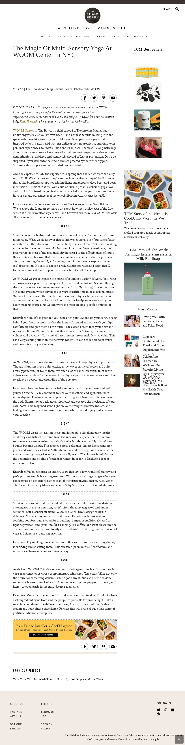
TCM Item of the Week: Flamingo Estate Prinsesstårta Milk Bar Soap (148, 254)
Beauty (103, 37)
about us (16, 704)
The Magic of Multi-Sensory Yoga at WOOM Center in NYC (62, 51)
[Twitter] (158, 709)
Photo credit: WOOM (87, 89)
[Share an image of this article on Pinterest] (103, 98)
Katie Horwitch (28, 121)
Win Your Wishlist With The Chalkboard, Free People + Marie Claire (58, 679)
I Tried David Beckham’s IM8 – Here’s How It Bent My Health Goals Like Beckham (155, 385)
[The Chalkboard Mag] (92, 15)
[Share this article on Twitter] (94, 98)
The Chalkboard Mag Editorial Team (49, 89)
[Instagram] (165, 709)
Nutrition (64, 37)
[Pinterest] (158, 713)
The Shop (140, 37)
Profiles (45, 37)
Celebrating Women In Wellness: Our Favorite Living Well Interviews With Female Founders (153, 369)
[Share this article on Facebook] (84, 98)
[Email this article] (113, 98)
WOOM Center (23, 130)
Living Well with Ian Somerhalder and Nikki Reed (154, 321)
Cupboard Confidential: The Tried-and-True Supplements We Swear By (154, 345)
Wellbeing (85, 37)
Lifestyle (120, 37)
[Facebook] (173, 709)
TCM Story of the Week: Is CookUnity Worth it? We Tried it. (146, 218)
